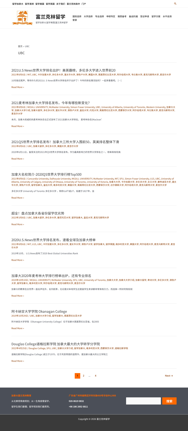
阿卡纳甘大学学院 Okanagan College (39, 311)
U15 (152, 178)
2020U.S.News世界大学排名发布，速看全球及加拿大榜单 (53, 239)
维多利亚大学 (59, 185)
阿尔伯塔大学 (123, 74)
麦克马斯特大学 (151, 74)
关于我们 (60, 3)
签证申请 (144, 16)
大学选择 (88, 16)
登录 (75, 20)
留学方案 (156, 16)
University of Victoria (97, 181)
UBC (34, 74)
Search (129, 395)
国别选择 (77, 16)
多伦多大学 (57, 74)
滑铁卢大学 (81, 74)
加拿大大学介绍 (22, 110)
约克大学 (94, 110)
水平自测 (167, 16)
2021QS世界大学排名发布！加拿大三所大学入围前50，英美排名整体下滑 (65, 141)
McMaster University (59, 107)
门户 (84, 3)
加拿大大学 (114, 181)
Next (169, 375)
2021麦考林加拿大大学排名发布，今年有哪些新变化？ (51, 102)
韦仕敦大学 (136, 74)
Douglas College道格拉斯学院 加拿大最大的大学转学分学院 (55, 343)
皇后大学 (84, 110)
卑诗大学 (152, 280)
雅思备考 (122, 16)
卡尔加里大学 (44, 74)
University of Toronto (134, 107)
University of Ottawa (52, 181)
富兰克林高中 (73, 3)
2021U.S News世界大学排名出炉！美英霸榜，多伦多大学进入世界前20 (63, 70)
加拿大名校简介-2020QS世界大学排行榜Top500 (46, 174)
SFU (121, 178)
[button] (175, 4)
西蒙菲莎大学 (124, 110)
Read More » (17, 87)
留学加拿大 (17, 3)
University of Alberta (111, 107)
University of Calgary (30, 181)
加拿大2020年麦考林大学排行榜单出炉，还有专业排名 (51, 275)
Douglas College (37, 348)
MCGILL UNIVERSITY (37, 107)
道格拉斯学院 (121, 348)
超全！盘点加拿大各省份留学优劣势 (37, 213)
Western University (155, 107)
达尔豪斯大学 (117, 185)
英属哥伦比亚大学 (107, 74)
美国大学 (92, 74)
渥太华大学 (69, 74)
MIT (29, 74)
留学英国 (50, 3)
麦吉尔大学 (165, 74)
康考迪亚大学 (164, 181)
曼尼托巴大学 (63, 217)
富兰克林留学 (50, 16)
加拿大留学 (36, 110)
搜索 (169, 401)
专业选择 (99, 16)
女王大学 (152, 181)
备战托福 (133, 16)
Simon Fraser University (82, 107)
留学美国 (39, 3)
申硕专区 (110, 16)
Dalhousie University (60, 178)
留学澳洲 (29, 3)
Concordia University (38, 178)
